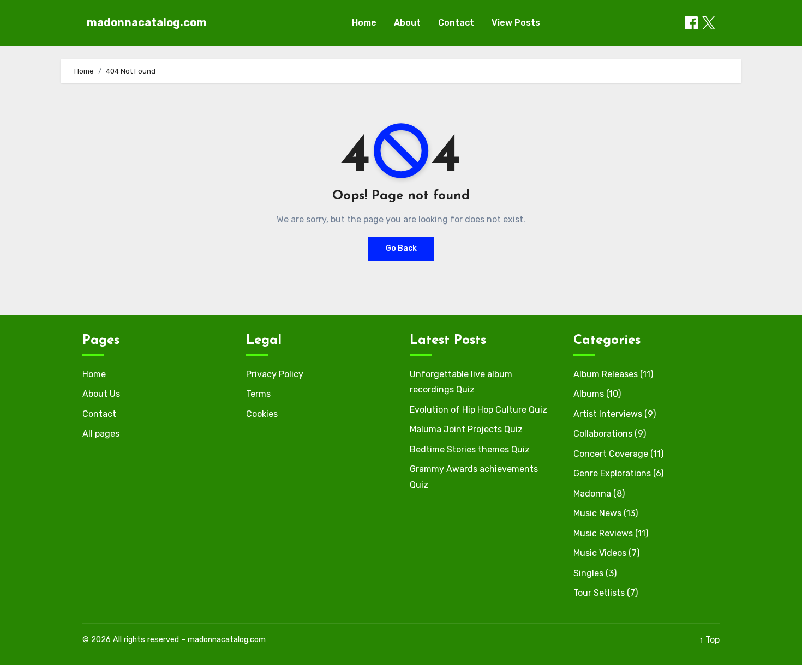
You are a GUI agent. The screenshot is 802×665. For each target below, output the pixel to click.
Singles (588, 573)
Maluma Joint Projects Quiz (466, 429)
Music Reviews (603, 533)
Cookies (262, 414)
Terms (258, 394)
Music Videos (599, 553)
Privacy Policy (274, 374)
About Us (101, 394)
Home (364, 22)
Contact (456, 22)
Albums (588, 394)
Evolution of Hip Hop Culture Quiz (478, 409)
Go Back (401, 248)
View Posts (516, 22)
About (407, 22)
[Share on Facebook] (691, 22)
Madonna (592, 493)
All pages (100, 433)
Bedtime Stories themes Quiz (470, 449)
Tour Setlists (599, 593)
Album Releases (605, 374)
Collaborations (602, 433)
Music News (597, 513)
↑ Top (709, 639)
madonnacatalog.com (147, 22)
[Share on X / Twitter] (708, 22)
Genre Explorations (612, 473)
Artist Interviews (607, 414)
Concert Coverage (610, 454)
